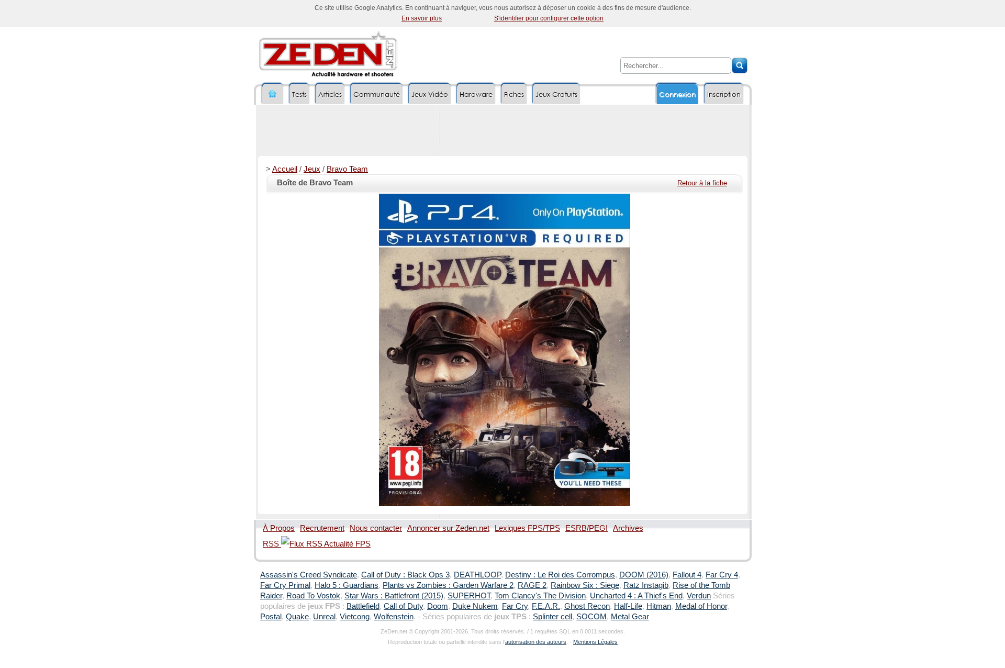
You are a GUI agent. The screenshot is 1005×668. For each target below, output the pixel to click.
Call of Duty (403, 606)
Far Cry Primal (285, 585)
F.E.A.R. (546, 606)
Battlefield (363, 606)
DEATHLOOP (477, 575)
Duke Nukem (475, 606)
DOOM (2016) (643, 575)
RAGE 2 (532, 585)
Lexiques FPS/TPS (527, 528)
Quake (297, 617)
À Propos (279, 528)
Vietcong (355, 617)
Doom (437, 606)
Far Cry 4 (722, 575)
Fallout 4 (687, 575)
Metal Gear (630, 617)
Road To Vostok (313, 596)
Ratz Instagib (645, 585)
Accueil (284, 169)
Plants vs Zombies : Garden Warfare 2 (448, 585)
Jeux (312, 169)
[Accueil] (272, 94)
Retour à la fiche (702, 183)
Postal (271, 617)
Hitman (658, 606)
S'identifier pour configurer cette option (549, 18)
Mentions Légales (595, 642)
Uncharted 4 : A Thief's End (636, 596)
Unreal (324, 617)
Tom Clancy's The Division (540, 596)
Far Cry (515, 606)
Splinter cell (552, 617)
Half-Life (628, 606)
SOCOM (591, 617)
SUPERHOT (469, 596)
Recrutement (322, 528)
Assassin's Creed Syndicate (308, 575)
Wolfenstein (394, 617)
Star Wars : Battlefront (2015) (393, 596)
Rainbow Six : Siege (585, 585)
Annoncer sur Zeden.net (448, 528)
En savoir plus (421, 18)
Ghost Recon (587, 606)
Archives (628, 528)
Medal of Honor (701, 606)
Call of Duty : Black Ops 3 (405, 575)
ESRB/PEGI (586, 528)
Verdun (699, 596)
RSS (272, 544)
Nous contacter (376, 528)
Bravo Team (347, 169)
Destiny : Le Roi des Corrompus (560, 575)
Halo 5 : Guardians (346, 585)
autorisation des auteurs (535, 642)
